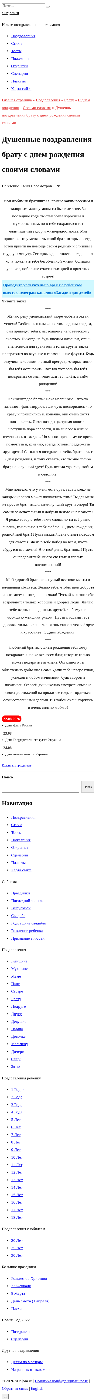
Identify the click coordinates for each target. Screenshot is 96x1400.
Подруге (18, 1006)
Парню (17, 1029)
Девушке (18, 1021)
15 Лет (17, 1195)
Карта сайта (21, 88)
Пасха (16, 1308)
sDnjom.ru (10, 13)
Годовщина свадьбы (28, 923)
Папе (15, 984)
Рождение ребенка (27, 930)
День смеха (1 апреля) (30, 1301)
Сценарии (19, 73)
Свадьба (18, 916)
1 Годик (17, 1089)
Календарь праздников (16, 765)
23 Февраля (21, 1286)
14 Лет (17, 1187)
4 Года (16, 1112)
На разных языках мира (31, 1369)
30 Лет (17, 1255)
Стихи (16, 43)
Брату (16, 999)
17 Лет (17, 1210)
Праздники (20, 893)
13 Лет (17, 1180)
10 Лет (17, 1157)
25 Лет (17, 1248)
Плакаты (18, 81)
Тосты (16, 51)
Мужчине (19, 968)
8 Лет (16, 1142)
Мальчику (19, 1044)
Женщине (19, 961)
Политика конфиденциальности (61, 1381)
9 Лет (16, 1149)
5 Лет (16, 1119)
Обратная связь (15, 1388)
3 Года (16, 1104)
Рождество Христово (29, 1278)
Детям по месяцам (27, 1362)
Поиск (8, 777)
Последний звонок (27, 900)
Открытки (19, 66)
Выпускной (21, 908)
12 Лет (17, 1172)
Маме (16, 976)
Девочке (18, 1036)
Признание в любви (28, 938)
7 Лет (16, 1135)
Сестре (17, 991)
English (37, 1388)
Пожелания (21, 58)
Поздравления (23, 36)
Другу (16, 1014)
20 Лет (17, 1240)
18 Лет (17, 1217)
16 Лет (17, 1202)
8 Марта (18, 1293)
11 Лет (16, 1165)
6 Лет (16, 1127)
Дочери (17, 1051)
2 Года (16, 1097)
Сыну (16, 1059)
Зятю (15, 1066)
